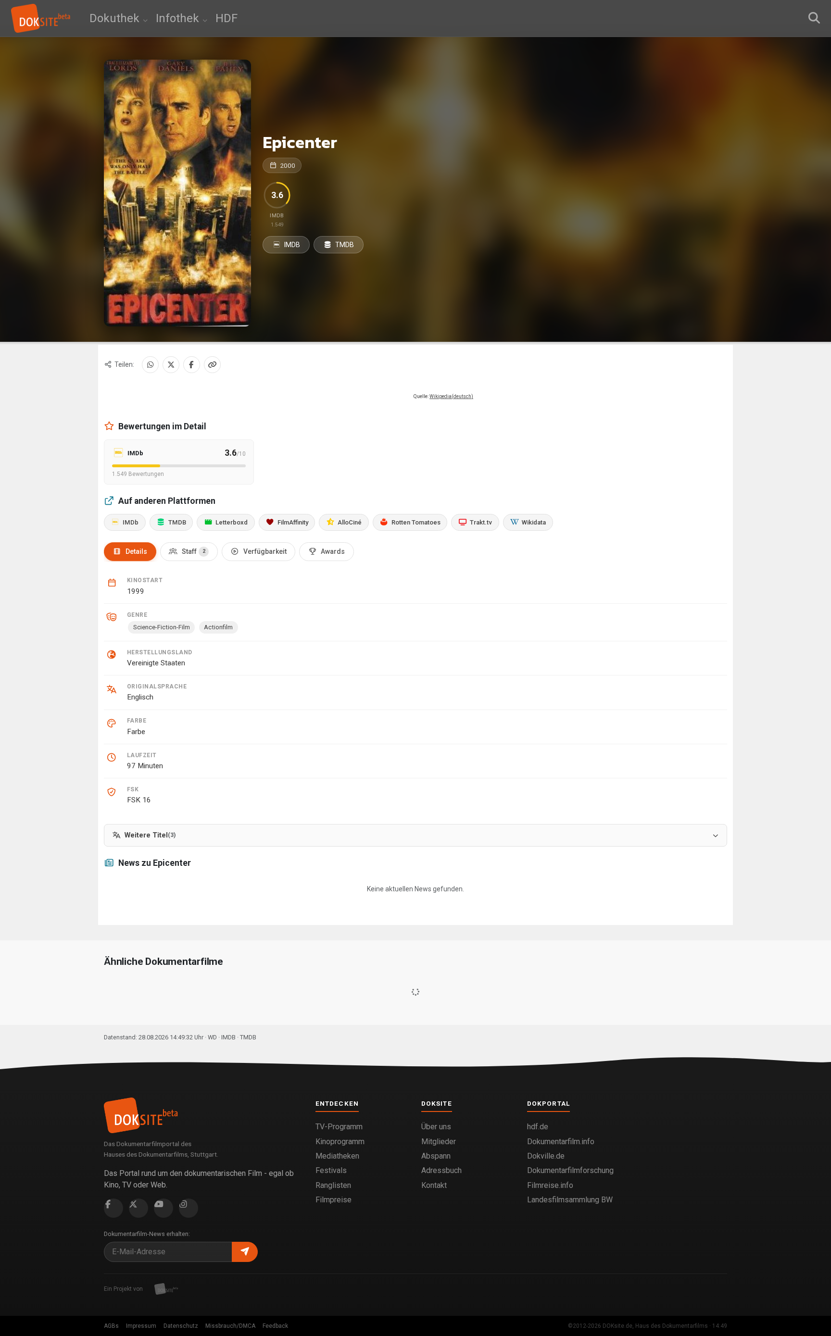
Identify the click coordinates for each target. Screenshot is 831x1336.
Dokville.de (546, 1156)
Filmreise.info (550, 1185)
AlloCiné (350, 522)
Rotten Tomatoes (416, 522)
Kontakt (434, 1185)
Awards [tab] (333, 551)
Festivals (331, 1170)
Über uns (436, 1126)
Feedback (275, 1326)
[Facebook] (191, 364)
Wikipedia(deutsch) (451, 396)
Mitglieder (438, 1141)
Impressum (141, 1326)
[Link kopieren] (212, 364)
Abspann (436, 1156)
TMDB (344, 245)
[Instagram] (188, 1208)
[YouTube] (163, 1208)
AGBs (111, 1326)
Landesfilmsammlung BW (570, 1199)
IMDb (130, 522)
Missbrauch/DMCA (230, 1326)
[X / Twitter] (171, 364)
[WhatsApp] (150, 364)
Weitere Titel (150, 835)
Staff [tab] (193, 551)
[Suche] (814, 18)
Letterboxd (231, 522)
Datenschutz (181, 1326)
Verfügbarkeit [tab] (265, 551)
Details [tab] (136, 551)
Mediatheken (337, 1156)
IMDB (291, 245)
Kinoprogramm (340, 1141)
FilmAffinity (292, 522)
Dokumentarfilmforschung (570, 1170)
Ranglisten (333, 1185)
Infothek (179, 18)
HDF (226, 18)
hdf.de (537, 1126)
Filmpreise (333, 1199)
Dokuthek (115, 18)
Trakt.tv (481, 522)
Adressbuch (441, 1170)
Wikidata (534, 522)
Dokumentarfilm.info (560, 1141)
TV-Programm (339, 1126)
